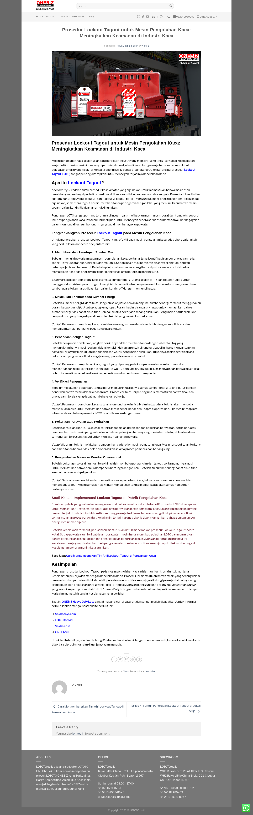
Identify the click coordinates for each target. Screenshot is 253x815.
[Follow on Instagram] (138, 16)
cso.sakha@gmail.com (115, 796)
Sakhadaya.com (65, 614)
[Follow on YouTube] (147, 16)
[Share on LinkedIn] (139, 659)
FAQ (91, 16)
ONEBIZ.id (61, 632)
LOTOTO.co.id (63, 620)
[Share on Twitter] (120, 659)
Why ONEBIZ (79, 16)
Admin (145, 46)
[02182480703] (169, 16)
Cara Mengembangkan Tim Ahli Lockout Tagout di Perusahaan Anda (111, 555)
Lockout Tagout (84, 182)
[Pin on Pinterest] (133, 659)
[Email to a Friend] (126, 659)
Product (51, 16)
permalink (150, 671)
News (126, 671)
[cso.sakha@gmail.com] (154, 16)
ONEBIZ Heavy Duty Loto (78, 601)
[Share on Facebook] (114, 659)
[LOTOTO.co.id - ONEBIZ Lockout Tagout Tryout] (53, 6)
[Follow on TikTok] (143, 16)
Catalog (64, 16)
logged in (78, 733)
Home (39, 16)
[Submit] (171, 6)
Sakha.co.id (62, 626)
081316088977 (208, 16)
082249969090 (185, 16)
